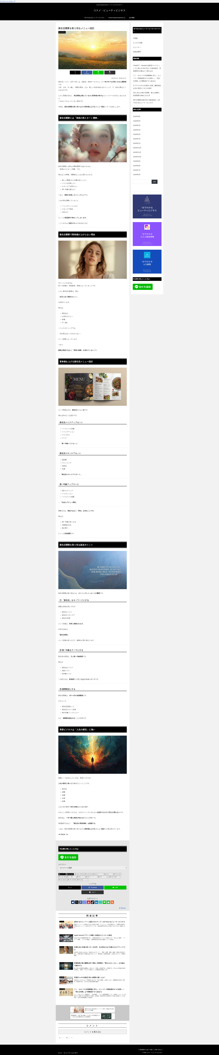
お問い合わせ (158, 1049)
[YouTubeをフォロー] (88, 902)
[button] (109, 72)
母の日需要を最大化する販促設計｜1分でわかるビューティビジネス (146, 101)
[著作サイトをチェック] (73, 902)
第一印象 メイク (72, 876)
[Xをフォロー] (77, 902)
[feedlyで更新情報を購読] (108, 902)
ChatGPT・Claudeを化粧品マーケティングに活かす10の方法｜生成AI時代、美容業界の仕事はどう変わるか (147, 68)
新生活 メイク (109, 874)
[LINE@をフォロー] (104, 902)
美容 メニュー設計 (104, 876)
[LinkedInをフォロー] (96, 902)
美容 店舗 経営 (63, 879)
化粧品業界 (70, 874)
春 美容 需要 (63, 876)
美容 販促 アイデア (83, 879)
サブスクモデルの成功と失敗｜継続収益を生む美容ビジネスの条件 (147, 87)
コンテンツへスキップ (7, 1)
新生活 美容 (118, 874)
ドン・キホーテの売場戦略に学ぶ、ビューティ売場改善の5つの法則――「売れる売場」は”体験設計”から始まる (147, 78)
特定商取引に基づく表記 (146, 1049)
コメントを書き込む (92, 1032)
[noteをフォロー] (100, 902)
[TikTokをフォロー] (92, 902)
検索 (154, 181)
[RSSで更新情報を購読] (112, 902)
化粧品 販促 (89, 874)
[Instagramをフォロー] (84, 902)
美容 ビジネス (82, 876)
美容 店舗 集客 (73, 879)
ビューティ (62, 874)
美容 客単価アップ (115, 876)
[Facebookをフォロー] (80, 902)
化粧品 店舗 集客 (80, 874)
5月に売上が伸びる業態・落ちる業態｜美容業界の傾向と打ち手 (146, 94)
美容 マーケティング (92, 876)
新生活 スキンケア (99, 874)
